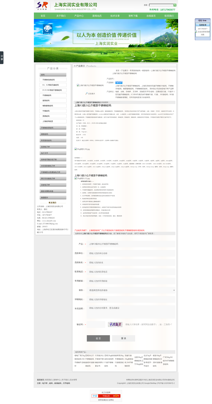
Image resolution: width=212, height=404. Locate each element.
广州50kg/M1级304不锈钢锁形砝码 (168, 360)
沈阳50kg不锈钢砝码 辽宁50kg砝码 (138, 360)
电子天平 (44, 153)
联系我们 (169, 16)
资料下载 (133, 16)
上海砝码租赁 (48, 121)
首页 (43, 16)
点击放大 (91, 94)
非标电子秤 (45, 185)
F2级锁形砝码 (119, 230)
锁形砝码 (145, 71)
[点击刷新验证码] (115, 324)
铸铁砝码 (44, 134)
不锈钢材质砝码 (47, 128)
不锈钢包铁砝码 (49, 80)
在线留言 (151, 16)
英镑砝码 (46, 116)
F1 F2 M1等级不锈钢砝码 (52, 90)
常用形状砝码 (46, 140)
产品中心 (79, 16)
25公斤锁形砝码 (107, 230)
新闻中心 (57, 380)
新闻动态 (97, 16)
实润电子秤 (45, 147)
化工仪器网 (106, 392)
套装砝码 (46, 101)
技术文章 (115, 16)
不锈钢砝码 (47, 95)
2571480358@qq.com (50, 224)
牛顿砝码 (46, 111)
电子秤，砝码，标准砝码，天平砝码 (56, 383)
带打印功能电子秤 (48, 179)
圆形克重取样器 (47, 191)
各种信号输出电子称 (49, 160)
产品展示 (124, 71)
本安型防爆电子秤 (48, 166)
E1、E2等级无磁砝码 (51, 85)
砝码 (43, 75)
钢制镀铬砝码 (48, 106)
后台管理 (73, 380)
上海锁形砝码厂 (95, 230)
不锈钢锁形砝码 (131, 230)
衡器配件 (44, 198)
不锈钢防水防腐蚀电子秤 (50, 172)
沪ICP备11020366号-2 (166, 383)
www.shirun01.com (49, 221)
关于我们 (61, 16)
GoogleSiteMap (150, 383)
